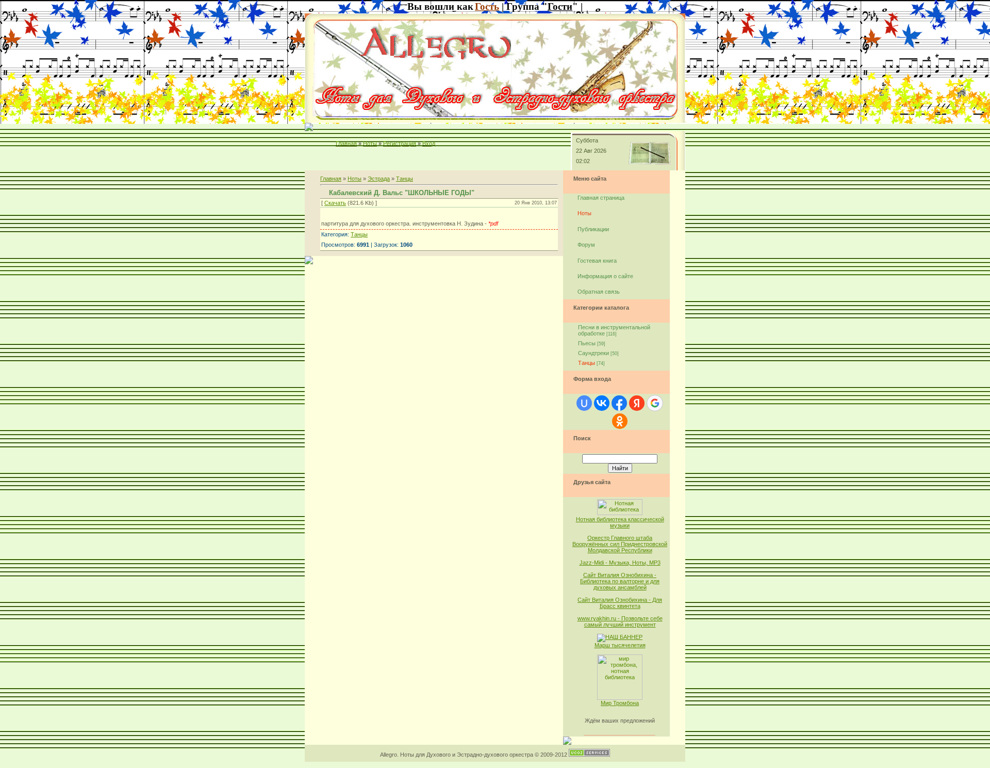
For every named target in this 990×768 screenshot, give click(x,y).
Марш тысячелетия (620, 645)
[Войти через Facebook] (619, 403)
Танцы (404, 178)
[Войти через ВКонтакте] (601, 403)
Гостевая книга (597, 261)
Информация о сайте (605, 276)
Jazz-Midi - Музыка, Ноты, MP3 (620, 562)
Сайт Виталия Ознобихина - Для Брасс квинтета (620, 603)
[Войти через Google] (655, 403)
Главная (346, 143)
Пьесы (587, 343)
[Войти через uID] (584, 403)
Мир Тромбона (620, 703)
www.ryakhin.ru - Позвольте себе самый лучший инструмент (620, 621)
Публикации (593, 229)
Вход (428, 143)
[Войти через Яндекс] (637, 403)
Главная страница (601, 198)
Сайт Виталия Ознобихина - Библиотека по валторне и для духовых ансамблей (619, 581)
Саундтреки (593, 353)
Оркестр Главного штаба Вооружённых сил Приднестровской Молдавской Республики (619, 544)
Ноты (370, 143)
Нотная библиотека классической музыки (620, 522)
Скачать (335, 203)
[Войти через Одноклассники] (620, 421)
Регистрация (399, 143)
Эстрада (379, 178)
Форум (586, 245)
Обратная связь (599, 292)
